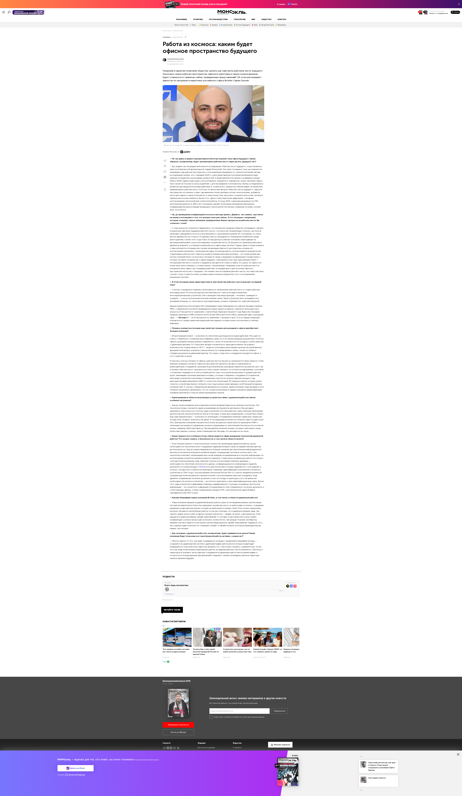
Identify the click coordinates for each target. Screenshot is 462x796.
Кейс (256, 25)
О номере (281, 4)
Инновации (167, 37)
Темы (194, 25)
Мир (253, 19)
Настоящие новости (377, 778)
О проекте (237, 748)
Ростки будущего (243, 25)
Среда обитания (177, 37)
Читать (432, 13)
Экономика (181, 19)
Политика (198, 19)
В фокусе (204, 25)
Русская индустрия (218, 19)
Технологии (239, 19)
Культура (282, 19)
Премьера (281, 25)
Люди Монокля (267, 25)
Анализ (215, 25)
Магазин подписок (282, 745)
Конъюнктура (226, 25)
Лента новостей (181, 25)
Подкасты (169, 577)
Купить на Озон (77, 768)
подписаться (443, 13)
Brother (202, 467)
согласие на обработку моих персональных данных (243, 717)
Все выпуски (168, 600)
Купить (294, 4)
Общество (266, 19)
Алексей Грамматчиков (175, 59)
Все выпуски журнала (206, 748)
